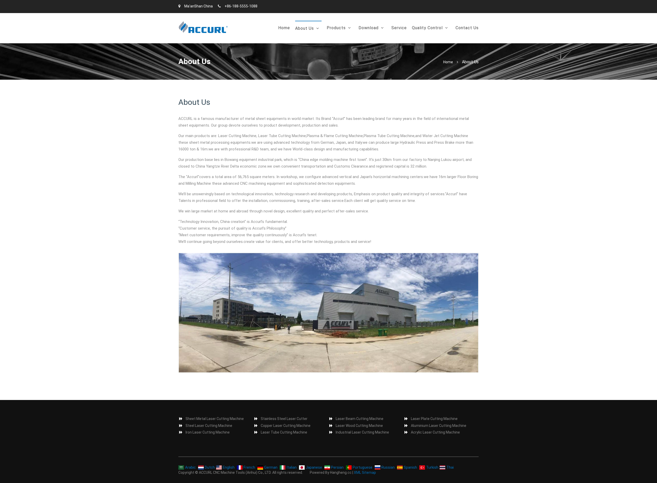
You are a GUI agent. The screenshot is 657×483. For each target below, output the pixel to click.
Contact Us (467, 27)
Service (399, 27)
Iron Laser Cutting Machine (208, 432)
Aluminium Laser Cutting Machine (438, 426)
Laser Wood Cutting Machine (359, 426)
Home (284, 27)
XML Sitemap (365, 472)
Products (336, 27)
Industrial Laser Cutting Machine (362, 432)
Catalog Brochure (377, 41)
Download (369, 27)
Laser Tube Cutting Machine (284, 432)
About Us (304, 28)
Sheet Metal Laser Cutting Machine (215, 419)
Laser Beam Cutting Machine (359, 419)
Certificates (426, 41)
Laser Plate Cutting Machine (434, 419)
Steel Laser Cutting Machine (209, 426)
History (304, 41)
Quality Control (427, 27)
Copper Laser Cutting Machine (286, 426)
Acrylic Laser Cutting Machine (435, 432)
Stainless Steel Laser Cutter (284, 419)
